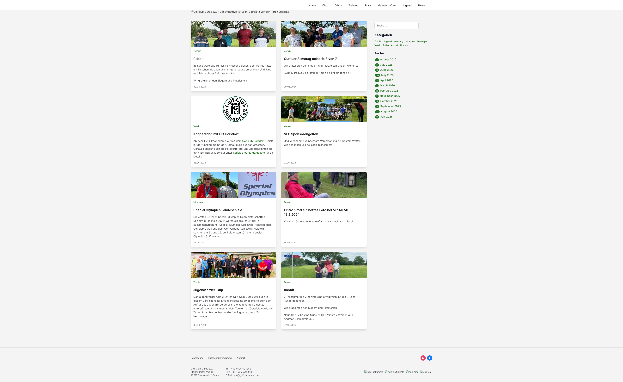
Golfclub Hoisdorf (253, 141)
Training (353, 5)
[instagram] (423, 358)
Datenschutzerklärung (220, 358)
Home (312, 5)
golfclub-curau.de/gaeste (249, 152)
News (421, 5)
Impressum (197, 358)
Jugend (407, 5)
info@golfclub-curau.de (246, 375)
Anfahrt (241, 358)
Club (325, 5)
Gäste (338, 5)
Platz (368, 5)
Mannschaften (387, 5)
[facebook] (429, 358)
